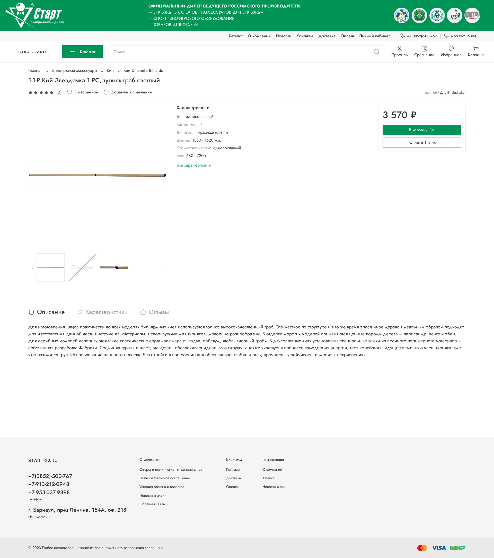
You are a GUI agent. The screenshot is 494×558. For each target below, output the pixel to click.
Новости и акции (152, 495)
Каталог (236, 36)
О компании (259, 36)
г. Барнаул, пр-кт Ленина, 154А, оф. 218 (77, 510)
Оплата (347, 36)
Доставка (327, 36)
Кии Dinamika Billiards (143, 70)
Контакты (304, 36)
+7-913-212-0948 (465, 36)
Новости (283, 36)
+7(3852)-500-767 (422, 36)
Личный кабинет (374, 36)
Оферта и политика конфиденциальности (172, 469)
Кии (110, 70)
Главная (35, 70)
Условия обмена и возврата (161, 486)
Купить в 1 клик (422, 142)
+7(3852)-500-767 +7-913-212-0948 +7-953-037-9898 (50, 484)
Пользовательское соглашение (164, 478)
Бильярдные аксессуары (74, 70)
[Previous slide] (36, 175)
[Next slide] (160, 175)
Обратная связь (152, 504)
